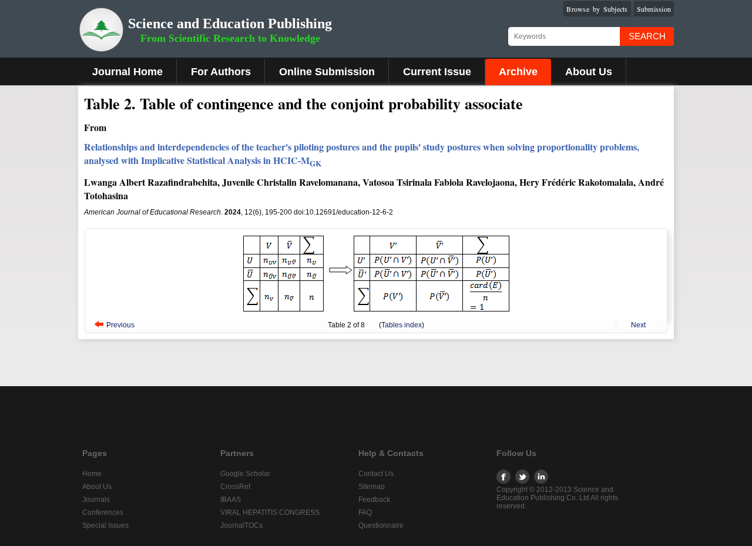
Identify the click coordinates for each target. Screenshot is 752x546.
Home (92, 474)
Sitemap (371, 487)
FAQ (365, 512)
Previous (120, 325)
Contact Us (376, 474)
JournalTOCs (241, 525)
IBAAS (230, 499)
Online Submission (327, 72)
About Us (588, 72)
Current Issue (437, 72)
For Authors (221, 72)
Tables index (401, 325)
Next (638, 325)
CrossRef (235, 487)
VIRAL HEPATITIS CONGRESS (270, 512)
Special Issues (105, 525)
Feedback (374, 499)
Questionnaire (381, 525)
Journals (96, 499)
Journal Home (127, 72)
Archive (518, 72)
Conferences (102, 512)
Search (647, 36)
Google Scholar (245, 474)
